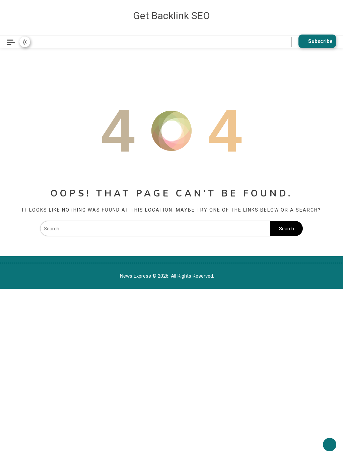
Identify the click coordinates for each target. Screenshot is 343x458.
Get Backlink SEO (171, 15)
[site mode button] (24, 42)
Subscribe (320, 41)
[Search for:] (155, 229)
